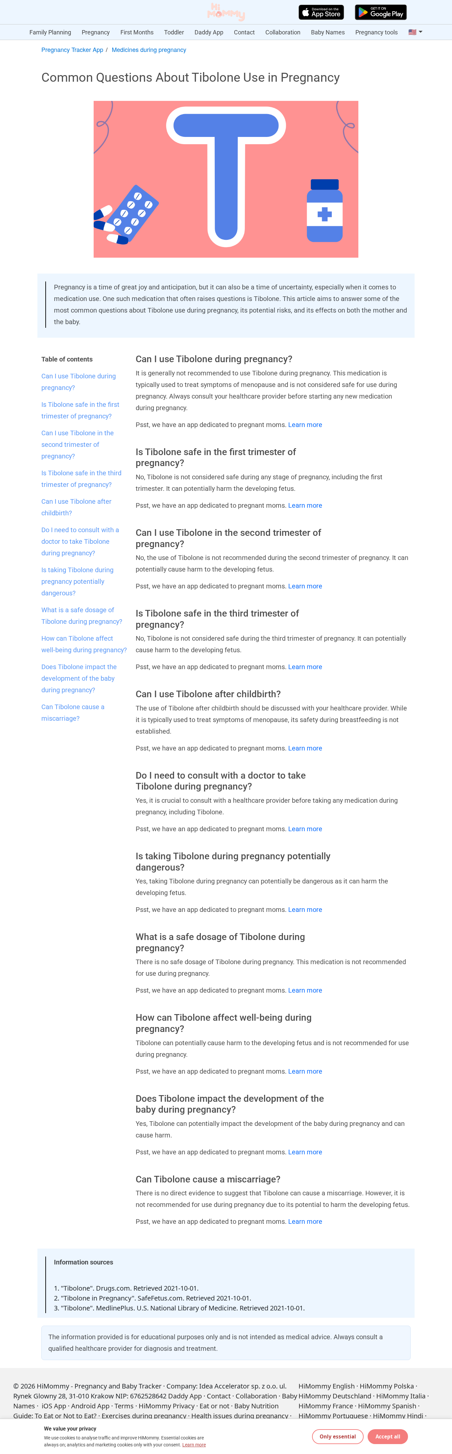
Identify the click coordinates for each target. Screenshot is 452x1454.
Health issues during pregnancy (239, 1415)
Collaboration (282, 32)
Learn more (305, 425)
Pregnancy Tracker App (72, 49)
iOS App (54, 1405)
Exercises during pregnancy (144, 1415)
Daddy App (209, 32)
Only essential (338, 1436)
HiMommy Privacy (167, 1405)
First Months (137, 32)
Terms (124, 1405)
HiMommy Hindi (398, 1415)
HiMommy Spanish (387, 1405)
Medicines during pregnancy (149, 49)
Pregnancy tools (376, 32)
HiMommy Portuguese (333, 1415)
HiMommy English (326, 1386)
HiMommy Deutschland (334, 1395)
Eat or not (214, 1405)
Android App (90, 1405)
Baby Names (328, 32)
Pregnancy (96, 32)
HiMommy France (325, 1405)
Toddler (174, 32)
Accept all (388, 1436)
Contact (244, 32)
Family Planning (50, 32)
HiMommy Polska (387, 1386)
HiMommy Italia (401, 1395)
